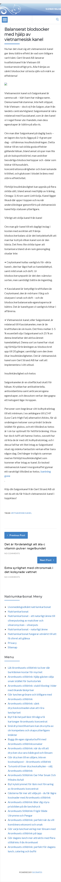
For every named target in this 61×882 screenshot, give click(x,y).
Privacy (12, 642)
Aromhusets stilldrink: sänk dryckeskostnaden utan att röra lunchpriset (26, 708)
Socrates (37, 872)
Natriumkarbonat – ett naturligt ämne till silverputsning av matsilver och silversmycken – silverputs (31, 620)
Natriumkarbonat (18, 611)
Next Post (46, 560)
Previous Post (17, 535)
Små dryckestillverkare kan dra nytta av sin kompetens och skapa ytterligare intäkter (31, 730)
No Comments (12, 553)
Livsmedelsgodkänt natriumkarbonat (29, 606)
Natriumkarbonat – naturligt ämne (28, 629)
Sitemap (12, 647)
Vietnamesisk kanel (21, 513)
